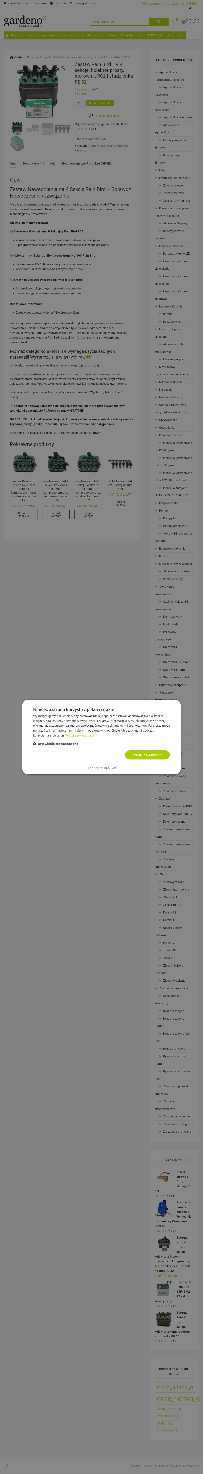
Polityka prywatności (79, 735)
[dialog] (101, 737)
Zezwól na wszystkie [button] (147, 755)
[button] (55, 743)
